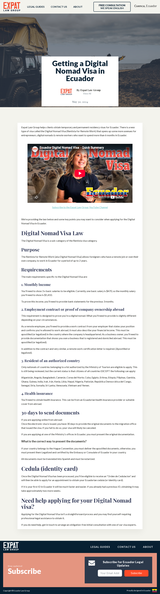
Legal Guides (36, 6)
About (77, 6)
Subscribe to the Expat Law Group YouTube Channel (80, 207)
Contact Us (59, 6)
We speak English (112, 7)
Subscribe (136, 573)
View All (87, 93)
